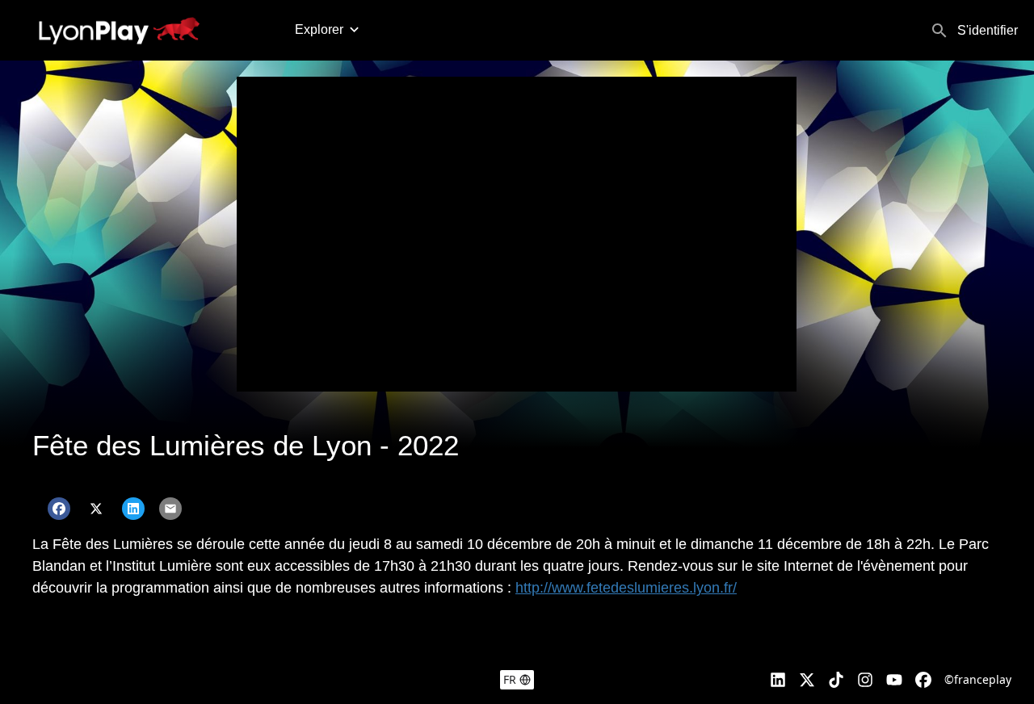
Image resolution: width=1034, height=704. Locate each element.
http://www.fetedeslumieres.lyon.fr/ (626, 588)
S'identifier (987, 30)
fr (509, 679)
